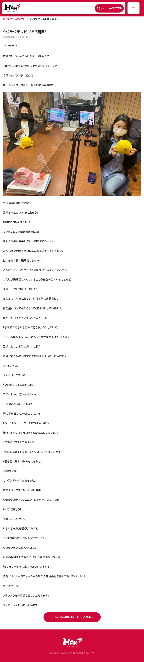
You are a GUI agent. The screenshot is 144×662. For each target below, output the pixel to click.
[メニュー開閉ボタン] (134, 8)
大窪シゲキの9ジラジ (14, 18)
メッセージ (12, 586)
